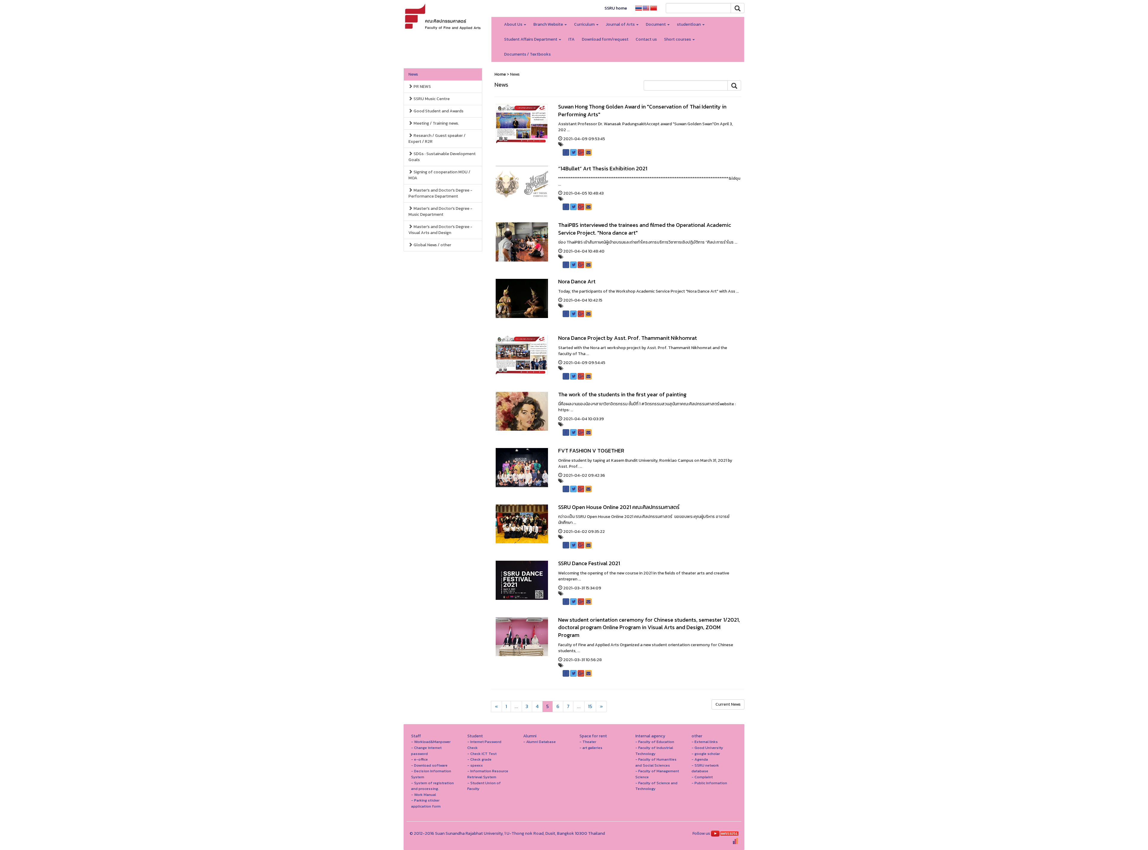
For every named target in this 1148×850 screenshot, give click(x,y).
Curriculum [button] (585, 24)
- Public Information (709, 783)
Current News (728, 704)
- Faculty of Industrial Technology (654, 750)
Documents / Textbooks (527, 54)
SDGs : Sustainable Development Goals (442, 157)
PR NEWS (422, 86)
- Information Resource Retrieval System (487, 774)
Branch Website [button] (548, 24)
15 (590, 706)
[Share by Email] (588, 152)
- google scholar (705, 753)
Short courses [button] (678, 39)
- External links (704, 741)
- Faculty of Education (654, 741)
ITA (571, 39)
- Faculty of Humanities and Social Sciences (656, 762)
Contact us (646, 39)
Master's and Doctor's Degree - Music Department (440, 211)
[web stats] (729, 833)
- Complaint (702, 777)
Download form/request (605, 39)
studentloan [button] (689, 24)
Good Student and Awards (438, 111)
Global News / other (432, 245)
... (516, 706)
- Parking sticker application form (426, 803)
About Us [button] (513, 24)
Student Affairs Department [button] (531, 39)
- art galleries (590, 747)
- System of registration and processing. (432, 786)
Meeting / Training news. (436, 123)
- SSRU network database (705, 768)
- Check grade (479, 759)
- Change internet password (426, 750)
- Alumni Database (539, 741)
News (413, 74)
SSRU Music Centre (431, 99)
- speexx (475, 765)
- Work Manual (423, 794)
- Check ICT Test (482, 753)
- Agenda (699, 759)
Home (500, 74)
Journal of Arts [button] (621, 24)
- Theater (587, 741)
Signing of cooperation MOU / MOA (439, 175)
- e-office (419, 759)
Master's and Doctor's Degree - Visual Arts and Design (440, 230)
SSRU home (615, 8)
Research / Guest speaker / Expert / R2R (436, 138)
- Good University (707, 747)
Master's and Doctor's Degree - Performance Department (440, 193)
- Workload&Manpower (431, 741)
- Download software (429, 765)
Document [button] (656, 24)
